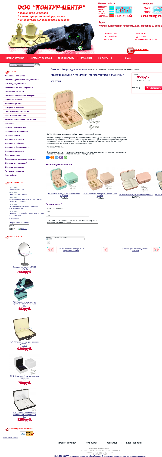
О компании (111, 34)
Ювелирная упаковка (14, 103)
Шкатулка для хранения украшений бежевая (136, 250)
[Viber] (61, 157)
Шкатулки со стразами (14, 167)
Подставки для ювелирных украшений (22, 80)
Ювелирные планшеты (15, 76)
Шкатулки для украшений (16, 163)
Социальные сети (16, 189)
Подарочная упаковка (14, 107)
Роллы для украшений (14, 171)
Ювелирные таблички (14, 143)
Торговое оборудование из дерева (20, 96)
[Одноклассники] (52, 157)
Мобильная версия (10, 437)
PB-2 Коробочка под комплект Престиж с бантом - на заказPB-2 (25, 304)
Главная (54, 69)
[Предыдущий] (50, 249)
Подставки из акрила (14, 100)
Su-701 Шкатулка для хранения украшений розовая (100, 195)
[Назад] (105, 249)
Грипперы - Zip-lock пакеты (17, 111)
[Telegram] (57, 157)
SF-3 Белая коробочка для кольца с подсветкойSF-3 (24, 378)
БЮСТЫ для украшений (15, 84)
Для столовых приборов (15, 115)
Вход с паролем (66, 58)
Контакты (103, 58)
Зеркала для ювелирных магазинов (20, 119)
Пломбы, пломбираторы (15, 127)
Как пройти (111, 37)
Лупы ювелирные (12, 135)
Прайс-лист (86, 58)
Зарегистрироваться (41, 58)
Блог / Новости (134, 443)
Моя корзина (142, 50)
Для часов (9, 123)
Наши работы (10, 175)
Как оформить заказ (146, 39)
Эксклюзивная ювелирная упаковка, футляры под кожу (24, 207)
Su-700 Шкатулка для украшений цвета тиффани (64, 195)
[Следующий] (156, 249)
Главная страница (15, 58)
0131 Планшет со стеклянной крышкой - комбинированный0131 (24, 415)
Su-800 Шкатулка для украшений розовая (136, 195)
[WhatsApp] (65, 157)
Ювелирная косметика (14, 151)
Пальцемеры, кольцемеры (16, 131)
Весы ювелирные (12, 155)
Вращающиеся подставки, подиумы (20, 159)
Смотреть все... (14, 218)
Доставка (141, 37)
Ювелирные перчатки (14, 139)
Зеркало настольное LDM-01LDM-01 (24, 268)
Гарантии (141, 34)
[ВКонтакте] (48, 157)
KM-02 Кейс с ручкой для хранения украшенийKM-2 (24, 344)
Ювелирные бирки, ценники (17, 147)
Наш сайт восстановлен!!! (19, 194)
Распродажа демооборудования (19, 88)
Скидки (108, 39)
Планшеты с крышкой (14, 92)
